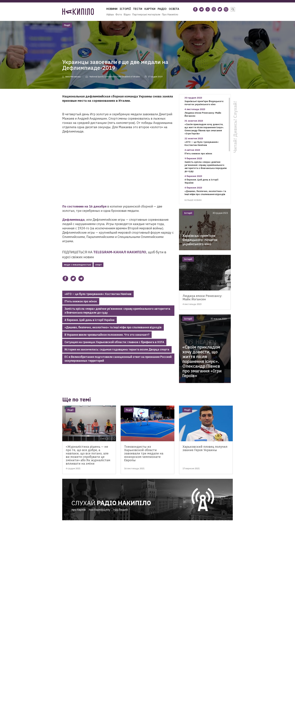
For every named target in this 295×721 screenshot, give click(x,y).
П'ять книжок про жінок (81, 301)
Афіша (110, 14)
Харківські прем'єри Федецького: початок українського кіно (204, 103)
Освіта (174, 9)
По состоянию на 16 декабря (84, 206)
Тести (137, 9)
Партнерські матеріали (146, 14)
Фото (118, 14)
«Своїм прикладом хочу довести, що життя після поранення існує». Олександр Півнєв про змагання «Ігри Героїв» (204, 129)
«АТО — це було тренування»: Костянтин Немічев (98, 294)
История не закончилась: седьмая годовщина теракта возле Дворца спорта (117, 349)
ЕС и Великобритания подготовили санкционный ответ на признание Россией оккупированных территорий (118, 358)
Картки (149, 9)
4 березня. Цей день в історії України (89, 320)
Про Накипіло (170, 14)
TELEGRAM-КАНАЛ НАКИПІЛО (119, 252)
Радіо (162, 9)
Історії (125, 9)
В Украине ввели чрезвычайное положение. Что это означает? (107, 334)
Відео (127, 14)
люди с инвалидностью (77, 264)
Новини (111, 9)
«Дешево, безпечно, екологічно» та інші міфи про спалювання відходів (113, 327)
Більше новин (193, 200)
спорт (98, 264)
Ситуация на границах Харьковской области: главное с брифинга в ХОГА (114, 342)
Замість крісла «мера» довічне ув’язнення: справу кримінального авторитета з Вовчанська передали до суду (117, 310)
